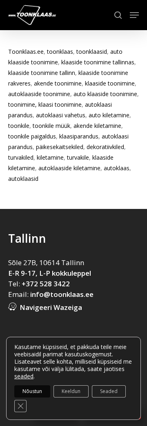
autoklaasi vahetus (60, 115)
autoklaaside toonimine (39, 94)
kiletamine (50, 157)
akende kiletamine (97, 126)
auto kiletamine (108, 115)
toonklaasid (91, 51)
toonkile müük (51, 126)
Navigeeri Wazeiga (51, 307)
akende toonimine (58, 83)
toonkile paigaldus (32, 136)
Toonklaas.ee (26, 51)
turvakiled (20, 157)
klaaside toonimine (110, 83)
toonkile (18, 126)
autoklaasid (23, 178)
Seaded (109, 391)
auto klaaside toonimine (105, 94)
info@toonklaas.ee (62, 294)
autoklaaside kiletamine (69, 168)
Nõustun (32, 391)
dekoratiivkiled (105, 147)
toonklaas (60, 51)
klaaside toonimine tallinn (41, 73)
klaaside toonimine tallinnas (97, 62)
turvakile (78, 157)
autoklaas (116, 168)
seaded (23, 376)
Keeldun (71, 391)
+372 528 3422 (46, 283)
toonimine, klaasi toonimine (45, 104)
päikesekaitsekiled (59, 147)
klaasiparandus (78, 136)
